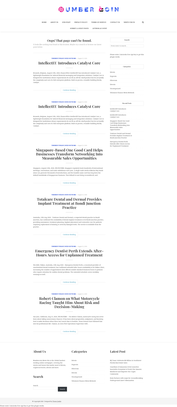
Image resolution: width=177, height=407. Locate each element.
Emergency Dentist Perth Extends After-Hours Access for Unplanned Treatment (69, 252)
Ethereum (113, 80)
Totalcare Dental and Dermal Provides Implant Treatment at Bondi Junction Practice (69, 203)
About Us (54, 22)
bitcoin (112, 72)
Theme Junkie (56, 401)
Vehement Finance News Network (64, 58)
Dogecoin (113, 76)
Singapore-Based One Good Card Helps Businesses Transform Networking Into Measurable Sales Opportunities (69, 153)
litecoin (112, 84)
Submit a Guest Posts (79, 28)
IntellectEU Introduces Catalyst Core (69, 62)
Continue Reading (69, 90)
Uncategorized (115, 88)
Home (44, 22)
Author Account (99, 28)
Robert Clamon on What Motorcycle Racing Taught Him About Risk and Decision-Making (69, 302)
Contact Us (115, 22)
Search (35, 385)
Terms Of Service (98, 22)
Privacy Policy (80, 22)
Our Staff (66, 22)
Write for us (129, 22)
